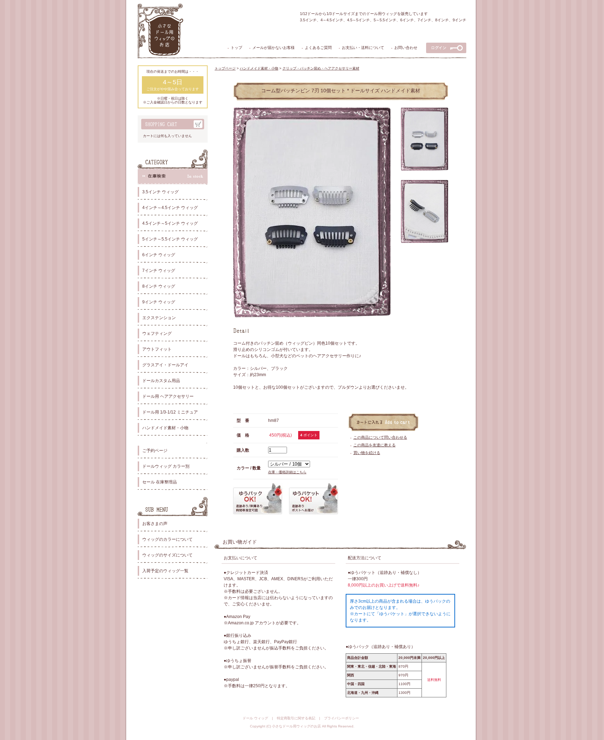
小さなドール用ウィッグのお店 (296, 726)
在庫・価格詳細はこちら (287, 472)
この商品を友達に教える (374, 445)
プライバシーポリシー (341, 718)
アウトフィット (157, 349)
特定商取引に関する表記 (296, 718)
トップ (236, 47)
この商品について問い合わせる (380, 437)
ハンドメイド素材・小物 (165, 427)
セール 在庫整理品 (159, 482)
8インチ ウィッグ (158, 286)
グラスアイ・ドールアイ (165, 364)
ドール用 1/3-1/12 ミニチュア (170, 412)
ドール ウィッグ (255, 718)
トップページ (225, 68)
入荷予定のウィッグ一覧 (165, 570)
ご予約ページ (154, 450)
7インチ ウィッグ (158, 270)
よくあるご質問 (318, 47)
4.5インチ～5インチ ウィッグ (170, 223)
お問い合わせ (405, 47)
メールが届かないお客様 (273, 47)
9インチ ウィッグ (158, 302)
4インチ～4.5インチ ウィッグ (170, 207)
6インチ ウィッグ (158, 254)
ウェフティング (157, 333)
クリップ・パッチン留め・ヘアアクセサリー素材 (320, 68)
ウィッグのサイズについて (167, 555)
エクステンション (159, 317)
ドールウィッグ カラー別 (165, 466)
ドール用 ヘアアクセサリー (168, 396)
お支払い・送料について (363, 47)
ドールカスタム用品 (161, 380)
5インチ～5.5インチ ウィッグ (170, 239)
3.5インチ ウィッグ (160, 191)
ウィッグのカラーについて (167, 539)
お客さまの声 (154, 523)
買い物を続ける (366, 453)
